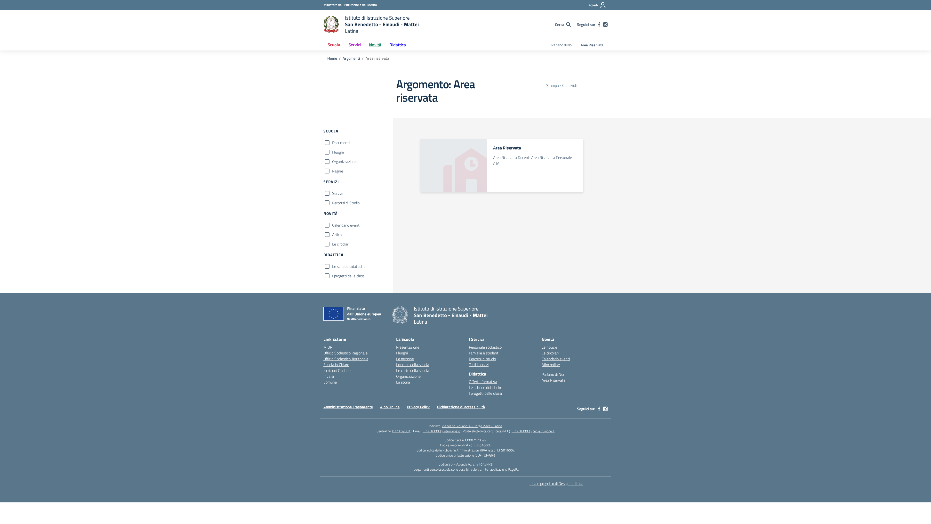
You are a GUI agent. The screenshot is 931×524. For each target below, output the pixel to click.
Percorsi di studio (482, 359)
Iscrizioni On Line (337, 370)
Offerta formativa (483, 382)
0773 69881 (401, 431)
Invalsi (328, 376)
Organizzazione (344, 161)
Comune (330, 382)
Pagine (337, 171)
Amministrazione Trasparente (348, 407)
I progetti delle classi (348, 276)
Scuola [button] (334, 44)
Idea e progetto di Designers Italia (556, 483)
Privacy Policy (418, 407)
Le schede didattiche (348, 266)
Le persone (405, 359)
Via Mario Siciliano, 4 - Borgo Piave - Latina (472, 425)
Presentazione (407, 347)
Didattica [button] (397, 44)
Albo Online (390, 407)
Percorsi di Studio (346, 203)
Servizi (337, 193)
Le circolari (340, 244)
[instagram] (605, 24)
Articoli (337, 234)
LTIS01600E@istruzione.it (441, 431)
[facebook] (599, 24)
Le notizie (549, 347)
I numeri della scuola (412, 365)
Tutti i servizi (479, 365)
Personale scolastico (485, 347)
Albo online (551, 365)
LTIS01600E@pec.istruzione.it (533, 431)
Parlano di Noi (561, 45)
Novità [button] (375, 44)
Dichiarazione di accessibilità (461, 407)
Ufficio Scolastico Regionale (345, 353)
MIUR (327, 347)
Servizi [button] (354, 44)
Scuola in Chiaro (336, 365)
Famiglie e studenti (484, 353)
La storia (403, 382)
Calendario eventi (346, 225)
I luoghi (338, 152)
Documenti (341, 143)
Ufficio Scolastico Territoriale (345, 359)
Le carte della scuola (412, 370)
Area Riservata (592, 45)
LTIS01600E (482, 445)
